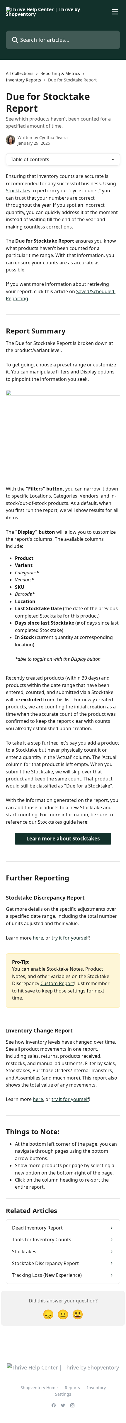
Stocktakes (18, 190)
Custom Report (57, 983)
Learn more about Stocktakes (63, 838)
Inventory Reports (23, 80)
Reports (72, 1387)
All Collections (19, 73)
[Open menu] (115, 11)
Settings (63, 1394)
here (38, 938)
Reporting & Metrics (60, 73)
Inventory (96, 1387)
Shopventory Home (39, 1387)
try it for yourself (70, 938)
